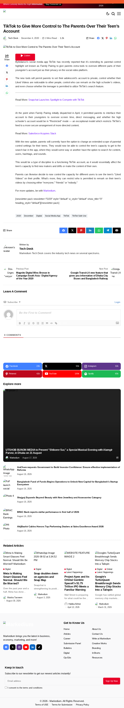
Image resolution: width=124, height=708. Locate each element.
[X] (13, 647)
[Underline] (29, 323)
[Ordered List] (38, 323)
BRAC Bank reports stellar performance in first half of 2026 (48, 512)
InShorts (96, 653)
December (28, 216)
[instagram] (19, 647)
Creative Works (99, 643)
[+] (65, 323)
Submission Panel (72, 643)
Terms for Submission (62, 704)
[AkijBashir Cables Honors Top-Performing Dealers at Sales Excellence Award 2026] (9, 528)
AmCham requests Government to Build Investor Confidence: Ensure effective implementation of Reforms (68, 468)
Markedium (49, 190)
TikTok (66, 216)
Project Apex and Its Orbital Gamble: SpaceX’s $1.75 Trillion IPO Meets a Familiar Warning (76, 583)
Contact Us (97, 634)
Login (117, 302)
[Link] (56, 323)
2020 (18, 216)
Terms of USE (41, 704)
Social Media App (52, 216)
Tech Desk (13, 38)
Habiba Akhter (74, 604)
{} (60, 323)
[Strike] (33, 323)
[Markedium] (27, 626)
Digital (39, 216)
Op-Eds (67, 657)
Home (66, 629)
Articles (67, 634)
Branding (96, 648)
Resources (97, 657)
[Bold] (20, 323)
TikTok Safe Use (79, 216)
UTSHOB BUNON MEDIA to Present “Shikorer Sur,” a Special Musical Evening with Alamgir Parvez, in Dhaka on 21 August (59, 451)
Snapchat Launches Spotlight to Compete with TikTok (56, 99)
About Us (96, 629)
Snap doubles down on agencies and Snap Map (46, 577)
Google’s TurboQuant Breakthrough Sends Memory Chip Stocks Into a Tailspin (108, 583)
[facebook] (6, 647)
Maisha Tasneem (14, 597)
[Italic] (24, 323)
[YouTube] (26, 647)
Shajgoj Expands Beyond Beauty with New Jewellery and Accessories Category (59, 497)
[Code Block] (51, 323)
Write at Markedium (101, 638)
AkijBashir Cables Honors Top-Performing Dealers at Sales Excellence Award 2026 (60, 526)
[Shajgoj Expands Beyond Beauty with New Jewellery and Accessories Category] (9, 499)
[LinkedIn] (32, 647)
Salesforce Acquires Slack (42, 133)
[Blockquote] (47, 323)
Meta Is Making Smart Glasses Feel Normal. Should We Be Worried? (15, 578)
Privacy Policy (82, 704)
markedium (15, 458)
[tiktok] (39, 647)
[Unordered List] (42, 323)
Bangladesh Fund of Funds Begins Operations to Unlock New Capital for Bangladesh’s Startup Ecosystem (67, 483)
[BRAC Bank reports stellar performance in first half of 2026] (9, 514)
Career (67, 638)
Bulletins (68, 648)
